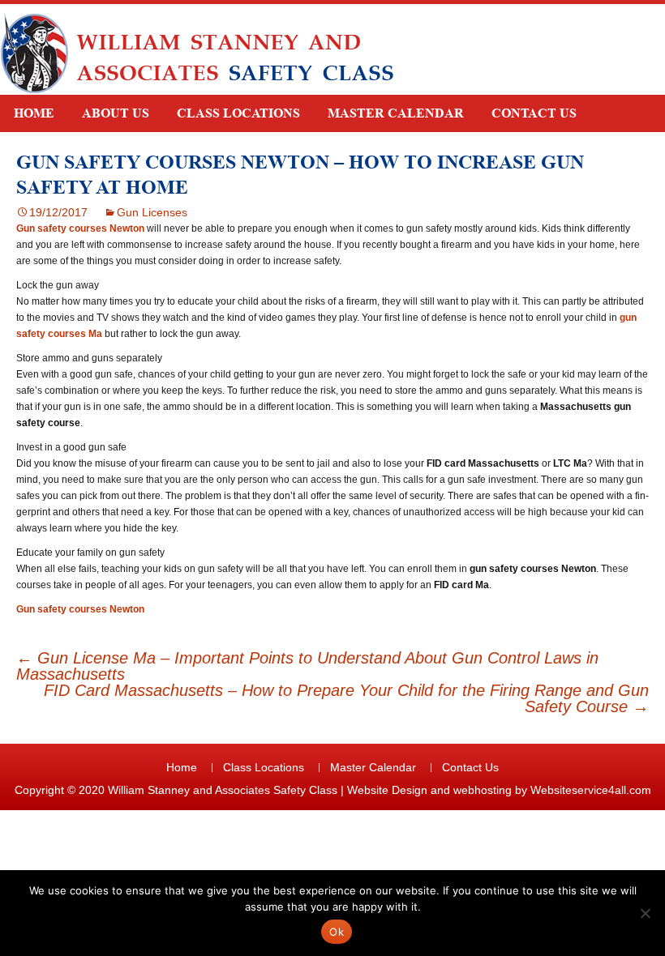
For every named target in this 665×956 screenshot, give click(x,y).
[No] (645, 913)
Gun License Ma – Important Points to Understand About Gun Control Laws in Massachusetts (307, 666)
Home (34, 113)
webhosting (482, 789)
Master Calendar (396, 113)
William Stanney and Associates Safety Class (222, 789)
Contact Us (534, 113)
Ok (336, 931)
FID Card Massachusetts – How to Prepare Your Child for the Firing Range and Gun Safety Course (346, 698)
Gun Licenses (152, 212)
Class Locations (238, 113)
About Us (115, 113)
